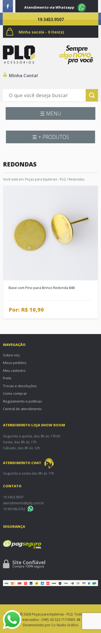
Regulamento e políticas (22, 401)
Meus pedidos (14, 362)
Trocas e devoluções (20, 385)
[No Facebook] (8, 6)
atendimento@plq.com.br (23, 503)
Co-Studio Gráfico (64, 625)
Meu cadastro (14, 370)
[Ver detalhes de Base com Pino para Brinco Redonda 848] (50, 233)
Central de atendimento (22, 408)
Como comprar (15, 393)
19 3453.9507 (50, 19)
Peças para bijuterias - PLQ (45, 179)
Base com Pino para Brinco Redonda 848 (42, 287)
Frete (7, 378)
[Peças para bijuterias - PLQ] (19, 54)
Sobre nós (11, 355)
